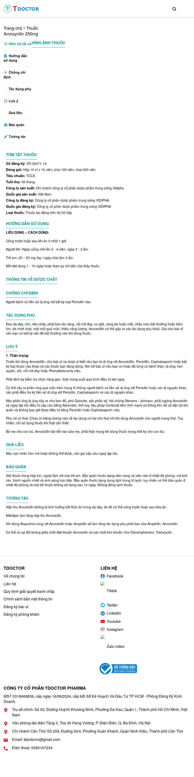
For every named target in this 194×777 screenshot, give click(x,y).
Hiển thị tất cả (19, 43)
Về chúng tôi (14, 576)
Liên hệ (10, 583)
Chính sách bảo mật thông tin (28, 599)
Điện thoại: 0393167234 (32, 747)
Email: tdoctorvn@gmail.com (36, 739)
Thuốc (32, 28)
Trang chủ (13, 28)
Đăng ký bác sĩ (16, 606)
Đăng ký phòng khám (21, 614)
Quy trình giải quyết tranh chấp (29, 591)
